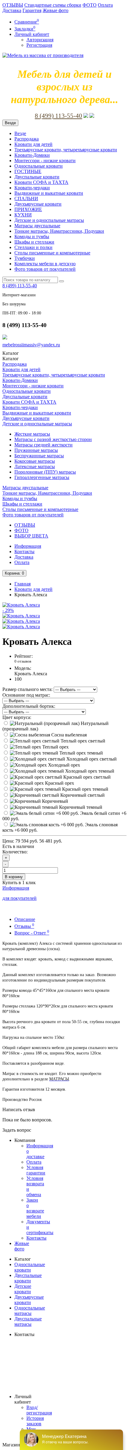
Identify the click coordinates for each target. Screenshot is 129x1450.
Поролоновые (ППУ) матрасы (45, 471)
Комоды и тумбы (31, 236)
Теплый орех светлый (82, 740)
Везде (20, 133)
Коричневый (54, 801)
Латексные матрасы (34, 466)
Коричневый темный (80, 807)
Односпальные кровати (38, 166)
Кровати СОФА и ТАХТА (41, 182)
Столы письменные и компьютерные (52, 252)
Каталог (10, 358)
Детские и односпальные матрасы (49, 220)
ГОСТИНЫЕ (27, 171)
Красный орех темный (84, 789)
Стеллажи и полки (33, 247)
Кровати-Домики (32, 155)
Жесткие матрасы (32, 434)
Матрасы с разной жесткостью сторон (53, 439)
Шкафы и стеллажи (34, 241)
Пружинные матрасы (36, 450)
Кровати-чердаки (32, 187)
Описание (24, 919)
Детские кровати (22, 1289)
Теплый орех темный (80, 752)
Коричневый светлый (82, 795)
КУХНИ (23, 214)
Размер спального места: (27, 689)
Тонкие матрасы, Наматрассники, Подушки (59, 231)
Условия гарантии (35, 1170)
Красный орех (59, 783)
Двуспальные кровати (36, 176)
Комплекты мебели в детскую (45, 263)
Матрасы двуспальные (37, 225)
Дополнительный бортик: (28, 706)
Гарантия (31, 10)
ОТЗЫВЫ (12, 5)
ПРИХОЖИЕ (28, 209)
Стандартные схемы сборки (52, 5)
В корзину (14, 877)
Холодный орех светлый (91, 758)
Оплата (105, 5)
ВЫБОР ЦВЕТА (31, 535)
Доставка (11, 10)
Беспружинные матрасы (39, 455)
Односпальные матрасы (29, 1310)
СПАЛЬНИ (26, 198)
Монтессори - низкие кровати (45, 160)
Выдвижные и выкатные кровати (48, 193)
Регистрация (39, 45)
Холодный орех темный (89, 771)
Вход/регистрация (39, 1410)
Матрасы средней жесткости (43, 444)
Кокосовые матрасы (34, 461)
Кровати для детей (33, 144)
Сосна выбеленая (68, 734)
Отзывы (24, 926)
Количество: (15, 851)
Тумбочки (24, 258)
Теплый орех (55, 746)
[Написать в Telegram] (4, 337)
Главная (22, 583)
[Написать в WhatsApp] (91, 116)
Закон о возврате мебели (35, 1208)
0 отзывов (22, 661)
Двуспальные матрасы (28, 1321)
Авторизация (39, 39)
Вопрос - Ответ (31, 932)
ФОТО (89, 5)
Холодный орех (63, 765)
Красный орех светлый (86, 777)
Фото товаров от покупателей (45, 269)
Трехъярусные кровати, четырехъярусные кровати (65, 149)
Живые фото (55, 10)
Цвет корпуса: (16, 717)
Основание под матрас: (26, 695)
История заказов (35, 1421)
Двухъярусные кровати (38, 203)
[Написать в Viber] (85, 116)
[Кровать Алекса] (21, 615)
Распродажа (26, 138)
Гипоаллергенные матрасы (41, 477)
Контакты (24, 551)
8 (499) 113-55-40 (58, 115)
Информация (27, 546)
